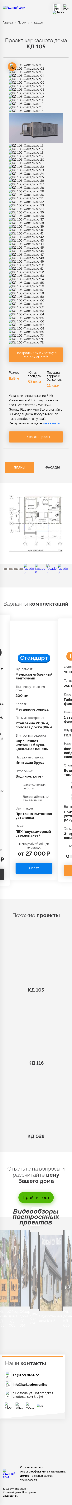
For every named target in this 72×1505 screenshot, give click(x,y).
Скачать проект (38, 437)
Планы (19, 467)
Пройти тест (36, 1197)
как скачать (51, 423)
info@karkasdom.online (30, 1384)
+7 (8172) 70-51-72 (26, 1375)
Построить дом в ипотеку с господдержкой (36, 354)
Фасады (52, 467)
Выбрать (34, 868)
